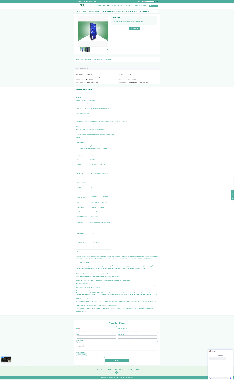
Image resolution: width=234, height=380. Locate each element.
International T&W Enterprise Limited (115, 377)
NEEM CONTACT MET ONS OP (139, 5)
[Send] (231, 378)
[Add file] (210, 378)
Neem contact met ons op (119, 369)
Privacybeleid (129, 369)
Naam (77, 334)
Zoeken (156, 1)
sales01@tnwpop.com (91, 1)
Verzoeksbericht (80, 340)
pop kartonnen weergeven (94, 11)
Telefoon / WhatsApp (122, 328)
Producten (106, 5)
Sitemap (137, 369)
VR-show (120, 5)
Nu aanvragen (153, 5)
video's (114, 5)
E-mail (78, 328)
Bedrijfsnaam (121, 334)
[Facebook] (116, 372)
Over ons (127, 5)
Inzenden (117, 360)
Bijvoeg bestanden (80, 352)
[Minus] (231, 351)
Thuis (99, 5)
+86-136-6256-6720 (81, 1)
